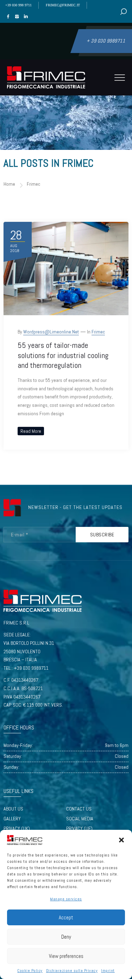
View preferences (66, 956)
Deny (66, 936)
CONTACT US (79, 809)
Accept (66, 917)
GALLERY (12, 818)
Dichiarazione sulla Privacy (72, 970)
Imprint (108, 970)
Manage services (66, 899)
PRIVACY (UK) (17, 828)
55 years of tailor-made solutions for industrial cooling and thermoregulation (63, 355)
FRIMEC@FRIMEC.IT (63, 5)
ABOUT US (13, 809)
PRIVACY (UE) (79, 828)
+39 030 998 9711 (18, 5)
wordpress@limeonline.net (51, 332)
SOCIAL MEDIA (79, 818)
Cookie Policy (30, 970)
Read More (30, 431)
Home (9, 184)
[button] (121, 840)
